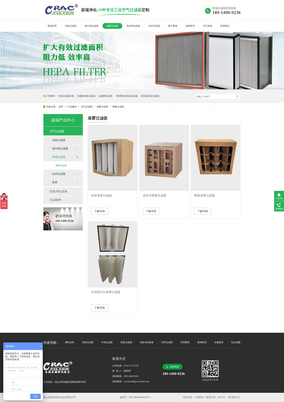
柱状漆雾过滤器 (101, 195)
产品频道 (72, 106)
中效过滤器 (107, 342)
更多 (55, 182)
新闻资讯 (190, 26)
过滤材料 (55, 200)
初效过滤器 (126, 342)
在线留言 (219, 342)
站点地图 (235, 342)
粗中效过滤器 (91, 26)
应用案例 (185, 342)
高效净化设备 (133, 26)
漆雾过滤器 (112, 26)
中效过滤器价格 (66, 96)
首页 (61, 106)
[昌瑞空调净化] (74, 367)
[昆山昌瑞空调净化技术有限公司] (62, 9)
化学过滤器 (154, 26)
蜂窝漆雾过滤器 (204, 195)
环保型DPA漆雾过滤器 (105, 292)
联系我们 (225, 26)
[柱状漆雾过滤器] (112, 158)
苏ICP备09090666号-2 (140, 397)
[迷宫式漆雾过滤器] (164, 158)
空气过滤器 (87, 106)
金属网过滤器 (105, 96)
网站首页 (69, 342)
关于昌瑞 (207, 26)
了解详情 (99, 211)
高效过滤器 (70, 26)
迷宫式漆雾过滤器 (154, 195)
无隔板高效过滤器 (86, 96)
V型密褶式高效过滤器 (127, 96)
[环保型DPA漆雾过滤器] (112, 254)
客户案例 (172, 26)
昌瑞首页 (52, 26)
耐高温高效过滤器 (150, 96)
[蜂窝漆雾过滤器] (215, 158)
